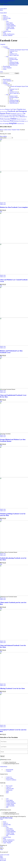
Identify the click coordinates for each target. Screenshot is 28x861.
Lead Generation (10, 28)
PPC (7, 30)
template (13, 123)
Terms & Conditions (11, 779)
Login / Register (7, 842)
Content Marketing (10, 25)
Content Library (7, 129)
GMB (10, 90)
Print (7, 94)
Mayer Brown (16, 116)
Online (8, 85)
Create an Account (4, 854)
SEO (7, 21)
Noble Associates (5, 119)
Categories (2, 44)
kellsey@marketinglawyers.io (7, 0)
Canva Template (17, 109)
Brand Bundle (6, 79)
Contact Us (9, 777)
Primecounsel (6, 121)
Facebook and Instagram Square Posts (18, 86)
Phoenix (19, 119)
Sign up (2, 756)
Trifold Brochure (13, 103)
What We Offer (10, 788)
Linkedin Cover (13, 92)
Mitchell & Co (23, 116)
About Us (8, 787)
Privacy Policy (9, 778)
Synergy (7, 123)
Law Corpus (9, 115)
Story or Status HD (14, 93)
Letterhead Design (13, 100)
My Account (9, 785)
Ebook (4, 82)
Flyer (10, 98)
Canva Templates (7, 80)
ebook (24, 109)
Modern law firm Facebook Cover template (14, 207)
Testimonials (9, 790)
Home (1, 129)
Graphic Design (10, 27)
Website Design (10, 24)
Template (5, 83)
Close (1, 71)
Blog (7, 791)
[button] (3, 204)
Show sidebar (3, 136)
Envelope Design (13, 97)
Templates (8, 771)
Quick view (3, 203)
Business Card (12, 96)
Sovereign (21, 121)
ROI (7, 792)
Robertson (16, 121)
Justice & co (3, 115)
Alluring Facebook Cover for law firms (12, 688)
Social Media (9, 23)
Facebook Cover (13, 89)
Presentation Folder (14, 101)
